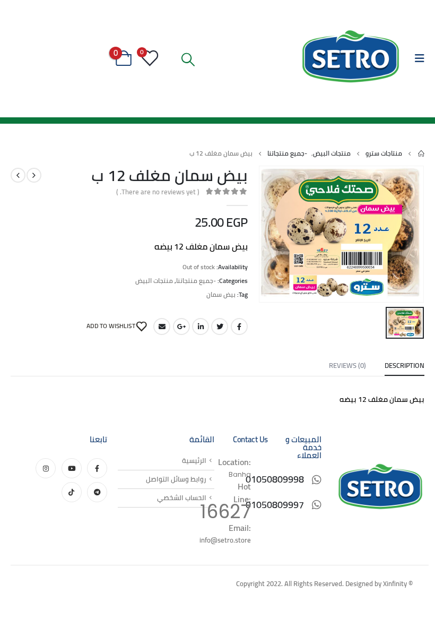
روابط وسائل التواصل (176, 479)
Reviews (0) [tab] (347, 365)
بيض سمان (221, 294)
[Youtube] (72, 468)
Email (161, 326)
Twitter (219, 326)
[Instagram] (46, 468)
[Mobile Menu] (416, 58)
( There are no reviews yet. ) (157, 191)
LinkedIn (200, 326)
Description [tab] (404, 365)
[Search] (188, 59)
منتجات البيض (154, 281)
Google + (181, 326)
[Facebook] (97, 468)
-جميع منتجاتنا (196, 281)
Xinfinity (395, 584)
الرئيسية (194, 460)
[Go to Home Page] (420, 153)
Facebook (239, 326)
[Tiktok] (72, 492)
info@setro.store (225, 540)
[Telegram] (97, 492)
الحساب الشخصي (181, 498)
